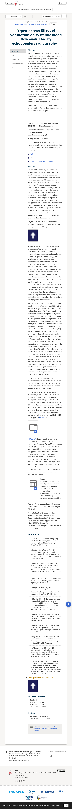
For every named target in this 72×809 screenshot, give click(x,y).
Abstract (15, 51)
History (14, 68)
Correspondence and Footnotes (41, 162)
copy (52, 24)
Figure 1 (33, 439)
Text (13, 55)
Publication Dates (17, 64)
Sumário (14, 16)
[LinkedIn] (19, 781)
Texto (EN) (50, 16)
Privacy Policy (57, 805)
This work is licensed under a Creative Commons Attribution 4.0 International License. (45, 728)
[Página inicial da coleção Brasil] (9, 775)
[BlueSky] (15, 781)
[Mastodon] (17, 781)
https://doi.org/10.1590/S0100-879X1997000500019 (31, 24)
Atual (25, 16)
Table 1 (43, 417)
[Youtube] (24, 781)
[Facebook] (21, 781)
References (15, 59)
